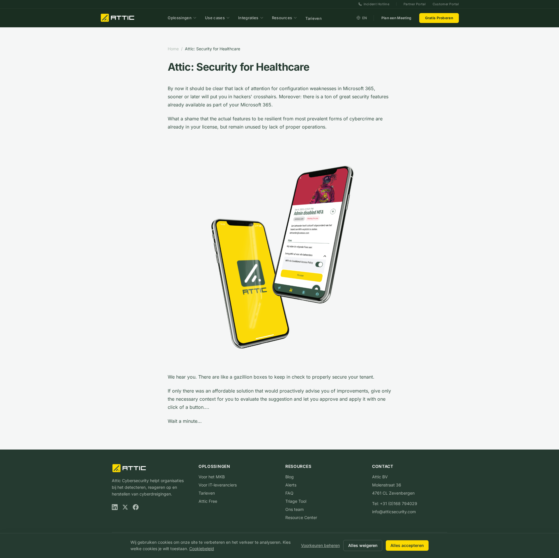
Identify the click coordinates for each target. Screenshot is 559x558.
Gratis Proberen (439, 17)
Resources (282, 17)
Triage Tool (295, 501)
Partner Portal (415, 4)
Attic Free (208, 501)
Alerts (290, 484)
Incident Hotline (376, 4)
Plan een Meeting (396, 17)
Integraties (248, 17)
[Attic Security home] (118, 17)
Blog (289, 476)
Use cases (215, 17)
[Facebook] (136, 507)
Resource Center (301, 517)
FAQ (289, 493)
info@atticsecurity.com (394, 511)
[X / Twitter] (125, 507)
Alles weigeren (362, 545)
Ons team (294, 509)
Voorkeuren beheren (320, 545)
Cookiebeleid (201, 548)
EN (364, 17)
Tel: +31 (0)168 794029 (394, 503)
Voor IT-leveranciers (218, 484)
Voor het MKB (212, 476)
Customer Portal (446, 4)
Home (173, 48)
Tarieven (313, 18)
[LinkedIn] (115, 507)
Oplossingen (180, 17)
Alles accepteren (407, 545)
